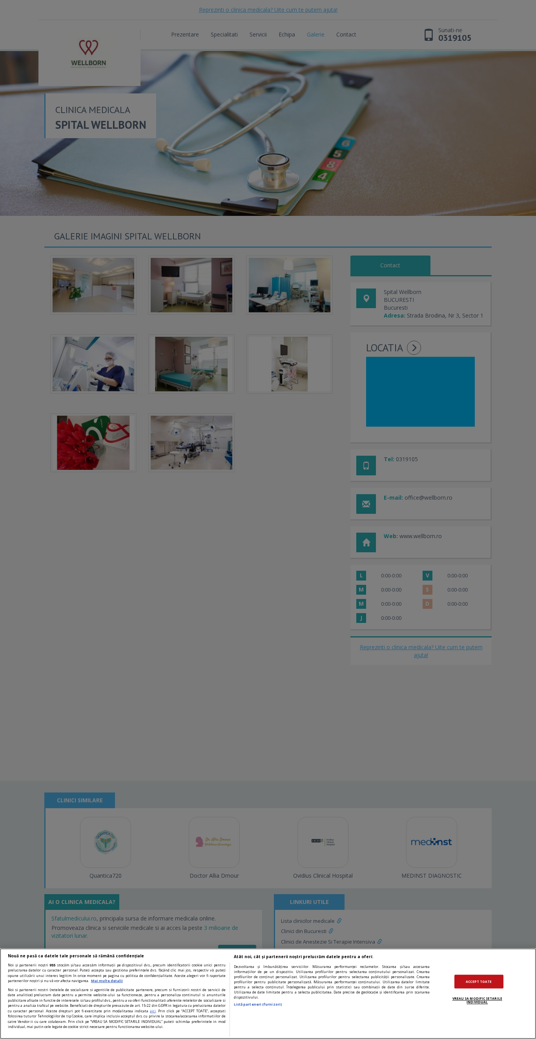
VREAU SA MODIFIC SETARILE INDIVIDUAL (477, 1000)
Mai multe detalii (107, 980)
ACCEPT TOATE (479, 981)
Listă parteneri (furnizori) (258, 1004)
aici (153, 1011)
